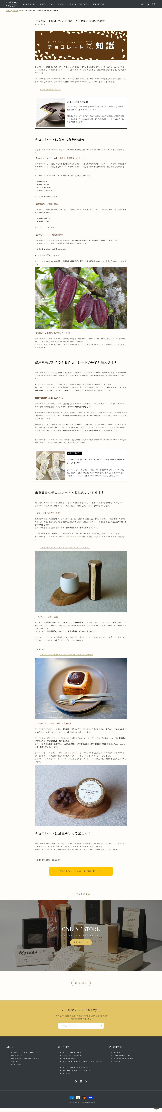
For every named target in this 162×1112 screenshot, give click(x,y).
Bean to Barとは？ (17, 1055)
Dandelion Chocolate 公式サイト (84, 1102)
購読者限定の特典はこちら (81, 1019)
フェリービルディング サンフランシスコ (77, 1070)
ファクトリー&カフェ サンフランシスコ (76, 1067)
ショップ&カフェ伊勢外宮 (71, 1055)
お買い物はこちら (81, 942)
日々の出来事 (16, 1064)
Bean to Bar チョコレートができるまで (25, 1058)
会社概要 (117, 1052)
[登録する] (101, 1026)
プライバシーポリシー (122, 1055)
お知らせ (15, 10)
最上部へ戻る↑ (81, 983)
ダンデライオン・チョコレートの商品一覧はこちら (81, 871)
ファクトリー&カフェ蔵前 (71, 1052)
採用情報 (117, 1061)
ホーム (8, 10)
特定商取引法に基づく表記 (123, 1058)
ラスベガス (66, 1073)
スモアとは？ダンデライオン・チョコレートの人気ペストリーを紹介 (66, 654)
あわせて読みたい (74, 453)
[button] (142, 4)
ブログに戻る (83, 894)
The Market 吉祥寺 (68, 1058)
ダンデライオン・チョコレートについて (25, 1052)
